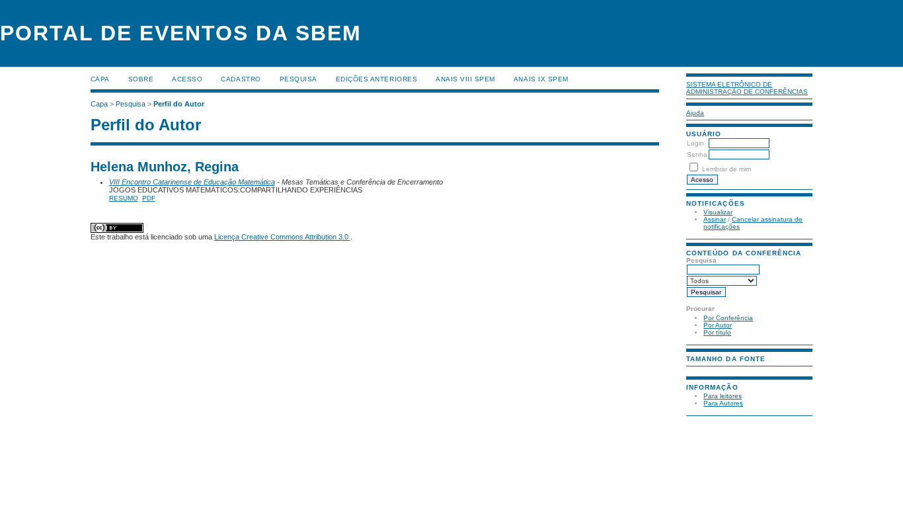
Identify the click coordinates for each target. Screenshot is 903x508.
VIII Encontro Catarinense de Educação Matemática (192, 182)
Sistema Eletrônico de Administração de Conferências (747, 88)
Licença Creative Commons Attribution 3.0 (282, 237)
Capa (100, 79)
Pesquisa (298, 79)
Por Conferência (728, 317)
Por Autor (717, 325)
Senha (697, 154)
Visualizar (717, 212)
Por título (717, 332)
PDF (148, 198)
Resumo (123, 198)
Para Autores (723, 403)
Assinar (714, 219)
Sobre (141, 79)
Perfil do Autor (178, 104)
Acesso (187, 79)
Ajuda (695, 112)
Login (695, 143)
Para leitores (722, 396)
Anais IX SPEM (541, 79)
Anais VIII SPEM (465, 79)
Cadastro (240, 79)
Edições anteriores (376, 79)
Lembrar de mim (726, 169)
